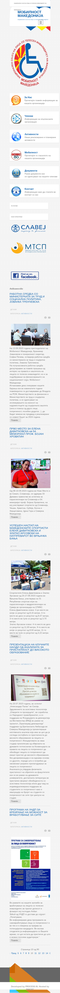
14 (47, 953)
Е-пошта (49, 317)
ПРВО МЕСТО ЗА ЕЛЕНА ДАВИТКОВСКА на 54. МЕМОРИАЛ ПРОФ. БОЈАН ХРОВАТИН (27, 432)
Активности (26, 313)
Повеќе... (15, 420)
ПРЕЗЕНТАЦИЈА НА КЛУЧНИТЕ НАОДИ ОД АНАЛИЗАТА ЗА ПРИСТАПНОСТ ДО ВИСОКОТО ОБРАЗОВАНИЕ (29, 648)
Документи (31, 170)
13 (43, 953)
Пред (13, 953)
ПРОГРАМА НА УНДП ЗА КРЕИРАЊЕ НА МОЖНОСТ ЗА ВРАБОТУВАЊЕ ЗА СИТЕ (28, 812)
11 (36, 953)
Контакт (29, 189)
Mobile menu (40, 22)
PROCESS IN (31, 986)
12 (39, 953)
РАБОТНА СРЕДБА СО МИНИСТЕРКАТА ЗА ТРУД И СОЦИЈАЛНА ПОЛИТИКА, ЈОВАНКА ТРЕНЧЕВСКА (27, 297)
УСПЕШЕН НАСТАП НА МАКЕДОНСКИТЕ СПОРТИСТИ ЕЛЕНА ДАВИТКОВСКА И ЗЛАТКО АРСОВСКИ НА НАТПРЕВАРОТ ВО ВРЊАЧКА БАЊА (29, 532)
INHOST (29, 989)
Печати (45, 317)
